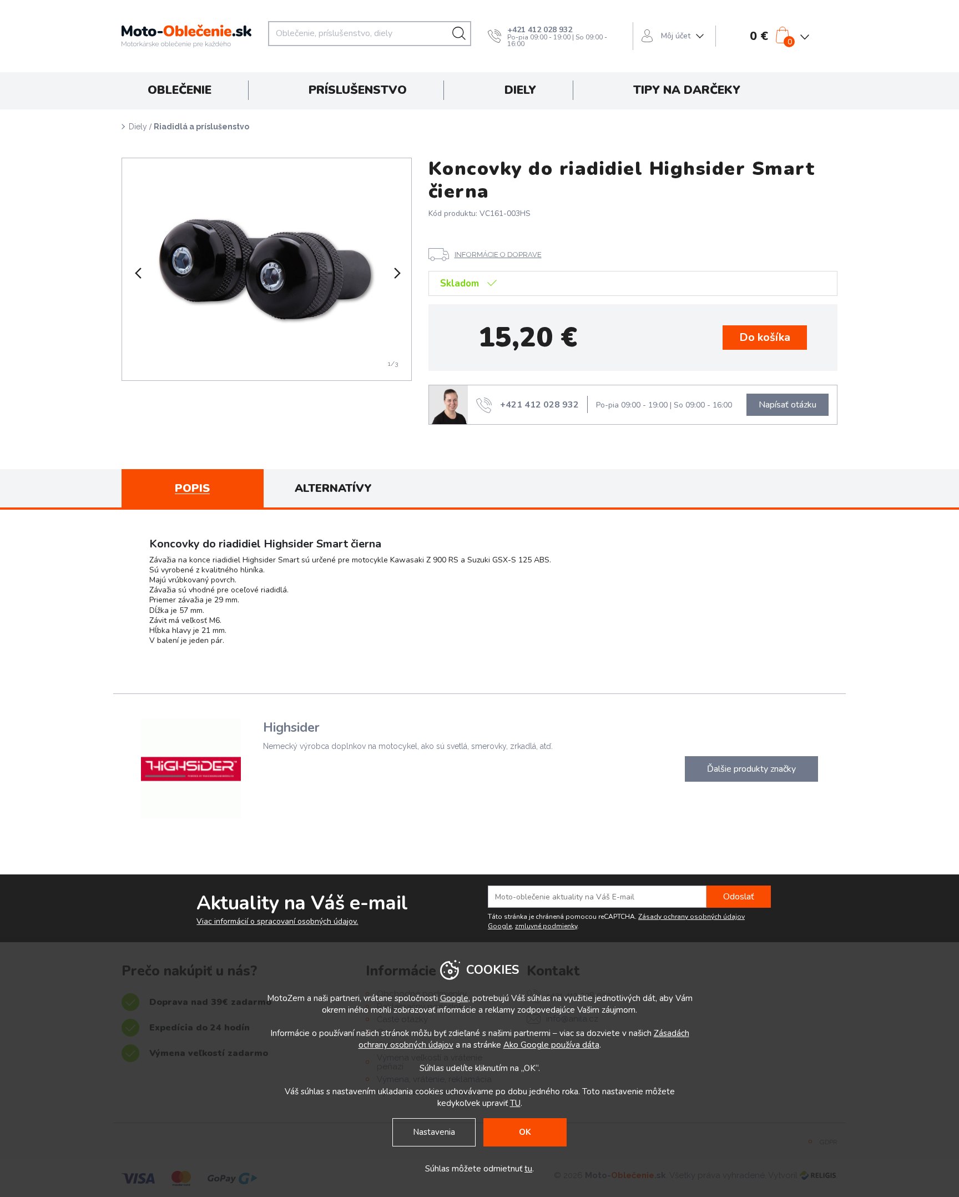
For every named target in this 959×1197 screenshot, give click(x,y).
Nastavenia (434, 1132)
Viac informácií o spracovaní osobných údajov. (277, 922)
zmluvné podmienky (546, 926)
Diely (138, 126)
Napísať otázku (787, 405)
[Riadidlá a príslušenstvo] (266, 269)
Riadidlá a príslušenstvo (201, 126)
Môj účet (675, 36)
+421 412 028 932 (539, 29)
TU (515, 1103)
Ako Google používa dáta (551, 1044)
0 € (759, 36)
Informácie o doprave (498, 254)
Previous (137, 273)
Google (454, 998)
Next (396, 273)
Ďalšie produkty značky (751, 769)
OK (525, 1132)
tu (528, 1168)
